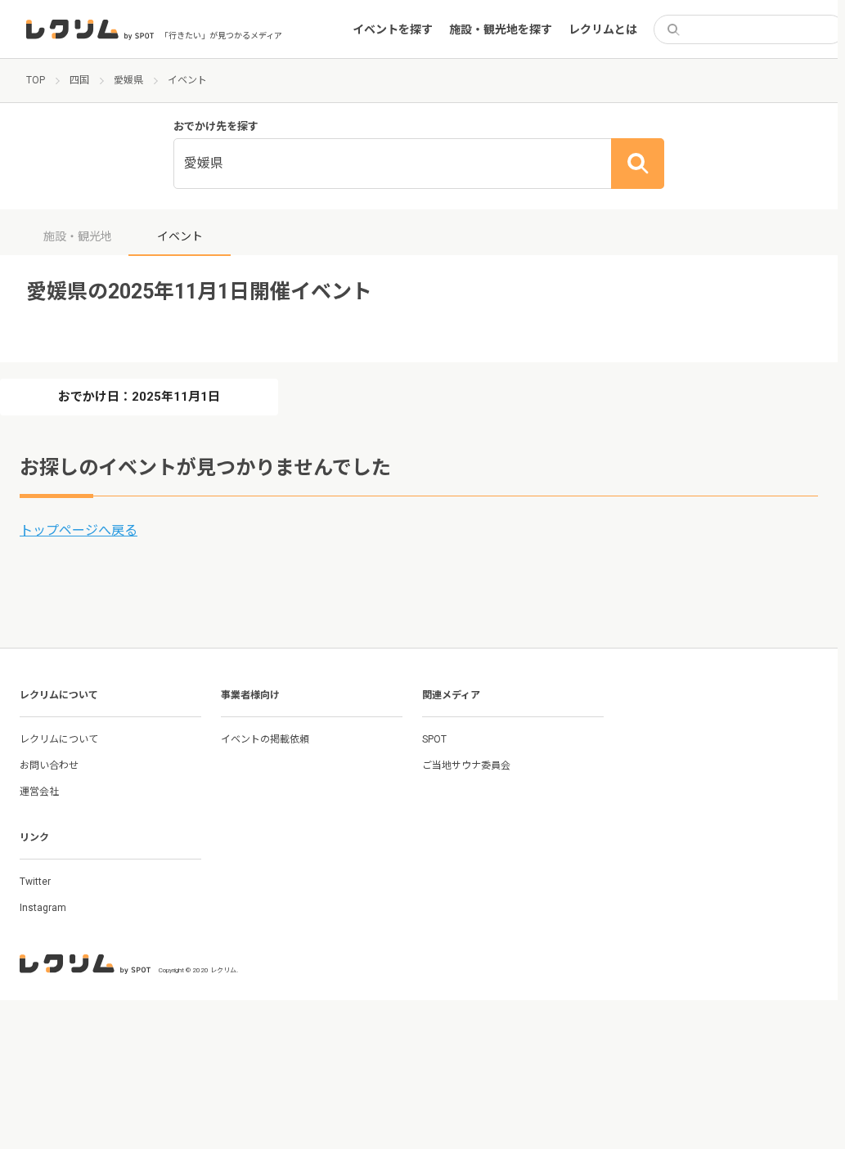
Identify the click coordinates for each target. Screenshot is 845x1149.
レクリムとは (603, 29)
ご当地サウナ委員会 (466, 765)
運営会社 (39, 791)
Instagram (43, 907)
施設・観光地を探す (500, 29)
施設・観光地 (77, 236)
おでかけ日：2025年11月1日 (139, 396)
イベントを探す (393, 29)
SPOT (434, 739)
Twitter (35, 881)
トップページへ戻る (78, 530)
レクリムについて (59, 739)
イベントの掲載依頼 (265, 739)
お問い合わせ (49, 765)
